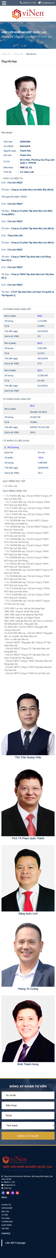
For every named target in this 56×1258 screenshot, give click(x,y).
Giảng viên (18, 54)
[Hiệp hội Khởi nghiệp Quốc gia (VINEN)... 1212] (28, 13)
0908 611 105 (29, 3)
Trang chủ (6, 54)
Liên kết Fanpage (15, 1242)
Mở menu (3, 4)
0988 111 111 (26, 167)
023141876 (25, 146)
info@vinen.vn (48, 3)
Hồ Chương (13, 447)
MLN (41, 457)
